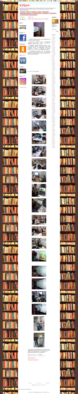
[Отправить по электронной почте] (38, 354)
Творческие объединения (45, 11)
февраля (53, 47)
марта (52, 46)
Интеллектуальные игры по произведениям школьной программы (28, 14)
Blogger (48, 392)
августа (53, 55)
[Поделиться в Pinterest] (41, 354)
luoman (43, 392)
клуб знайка (43, 355)
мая (52, 59)
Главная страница (22, 11)
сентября (53, 38)
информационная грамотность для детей (35, 355)
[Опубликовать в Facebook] (40, 354)
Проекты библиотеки (45, 13)
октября (53, 52)
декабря (53, 121)
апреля (53, 60)
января (53, 35)
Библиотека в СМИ (34, 11)
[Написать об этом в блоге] (39, 354)
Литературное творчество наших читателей (25, 13)
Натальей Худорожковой (38, 43)
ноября (53, 51)
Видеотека (39, 11)
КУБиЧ (24, 5)
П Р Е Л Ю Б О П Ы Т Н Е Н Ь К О (37, 13)
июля (52, 39)
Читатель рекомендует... (53, 13)
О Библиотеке (28, 11)
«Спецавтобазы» (35, 49)
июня (52, 72)
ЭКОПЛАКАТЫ (31, 71)
